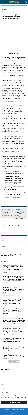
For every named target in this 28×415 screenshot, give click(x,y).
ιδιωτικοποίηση (19, 240)
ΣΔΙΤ (24, 240)
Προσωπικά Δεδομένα (20, 409)
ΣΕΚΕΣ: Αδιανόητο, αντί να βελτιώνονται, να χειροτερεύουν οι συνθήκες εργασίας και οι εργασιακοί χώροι (7, 213)
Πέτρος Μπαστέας (6, 314)
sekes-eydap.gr (5, 272)
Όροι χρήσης (12, 409)
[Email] (9, 225)
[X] (5, 225)
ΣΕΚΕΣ (3, 242)
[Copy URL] (18, 225)
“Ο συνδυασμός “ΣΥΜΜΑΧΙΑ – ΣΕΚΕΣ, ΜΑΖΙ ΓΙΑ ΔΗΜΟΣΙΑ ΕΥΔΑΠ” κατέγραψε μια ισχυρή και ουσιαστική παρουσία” (14, 340)
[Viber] (15, 225)
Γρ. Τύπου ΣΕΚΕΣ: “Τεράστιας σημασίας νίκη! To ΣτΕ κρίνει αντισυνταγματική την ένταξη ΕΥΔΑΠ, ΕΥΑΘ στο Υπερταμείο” (20, 214)
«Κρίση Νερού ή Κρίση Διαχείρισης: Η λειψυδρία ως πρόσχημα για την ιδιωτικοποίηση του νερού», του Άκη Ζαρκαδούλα (12, 331)
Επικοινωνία (6, 409)
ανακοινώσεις (9, 238)
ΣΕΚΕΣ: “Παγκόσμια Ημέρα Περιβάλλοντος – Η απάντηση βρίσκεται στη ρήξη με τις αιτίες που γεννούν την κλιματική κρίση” (14, 355)
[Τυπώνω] (12, 225)
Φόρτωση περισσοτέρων (13, 361)
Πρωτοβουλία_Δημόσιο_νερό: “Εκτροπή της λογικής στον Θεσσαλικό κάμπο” (13, 347)
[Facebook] (2, 225)
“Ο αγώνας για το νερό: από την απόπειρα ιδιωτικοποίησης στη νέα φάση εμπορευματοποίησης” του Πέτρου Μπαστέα (13, 311)
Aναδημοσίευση (6, 324)
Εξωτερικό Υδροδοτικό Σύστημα (8, 240)
